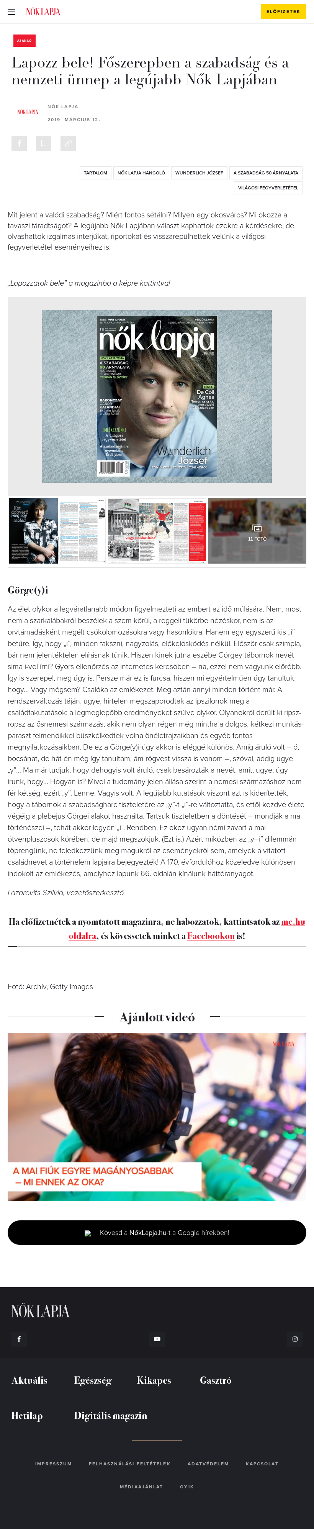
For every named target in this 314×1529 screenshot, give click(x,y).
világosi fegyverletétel (268, 188)
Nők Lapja (43, 11)
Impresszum (53, 1464)
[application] (157, 1117)
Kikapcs (154, 1380)
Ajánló (24, 41)
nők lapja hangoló (141, 173)
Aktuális (29, 1380)
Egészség (92, 1380)
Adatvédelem (208, 1464)
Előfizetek (284, 11)
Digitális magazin (110, 1415)
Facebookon (211, 935)
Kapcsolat (262, 1464)
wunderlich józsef (199, 173)
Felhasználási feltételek (129, 1464)
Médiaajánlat (141, 1487)
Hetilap (27, 1415)
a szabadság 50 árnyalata (266, 173)
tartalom (95, 173)
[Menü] (11, 11)
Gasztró (216, 1380)
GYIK (187, 1487)
